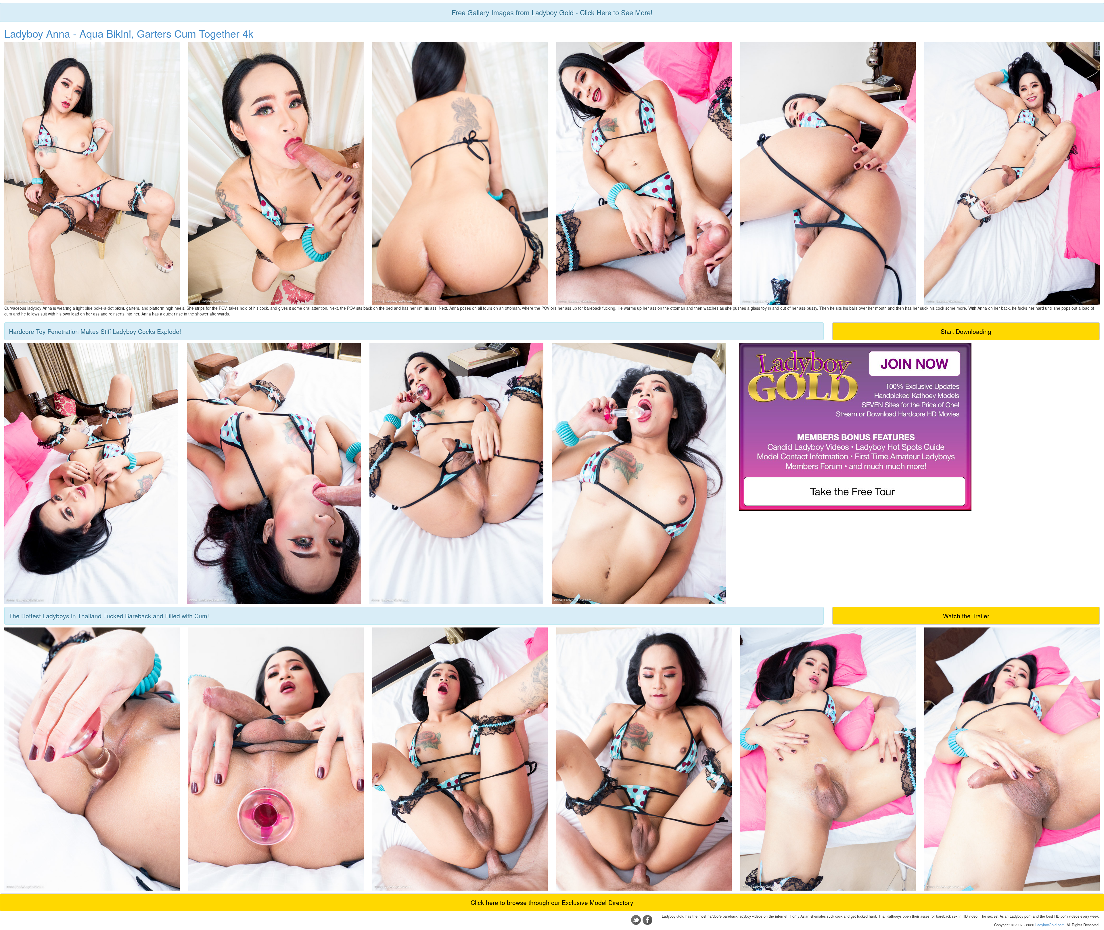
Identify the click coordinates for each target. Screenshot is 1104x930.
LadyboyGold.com (1049, 924)
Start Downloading (966, 331)
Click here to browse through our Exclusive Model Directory (552, 902)
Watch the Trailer (966, 615)
